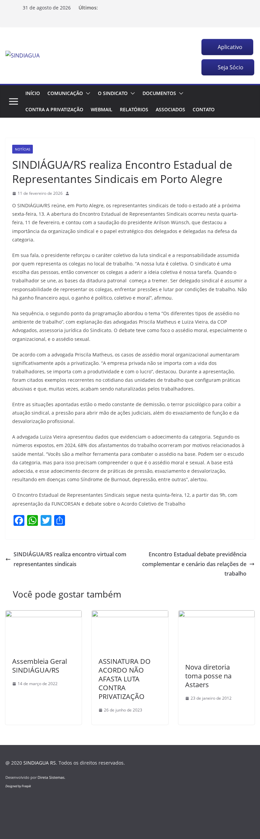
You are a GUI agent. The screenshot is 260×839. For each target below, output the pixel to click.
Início (32, 93)
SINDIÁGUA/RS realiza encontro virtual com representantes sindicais (70, 559)
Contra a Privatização (54, 109)
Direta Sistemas (51, 777)
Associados (170, 109)
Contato (204, 109)
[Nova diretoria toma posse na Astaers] (216, 615)
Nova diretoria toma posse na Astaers (208, 675)
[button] (86, 93)
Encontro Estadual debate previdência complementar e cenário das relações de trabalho (194, 564)
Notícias (22, 149)
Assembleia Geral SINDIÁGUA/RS (39, 666)
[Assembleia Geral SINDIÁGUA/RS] (43, 615)
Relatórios (134, 109)
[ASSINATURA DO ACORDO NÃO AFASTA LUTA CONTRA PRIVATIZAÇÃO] (130, 615)
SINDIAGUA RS (39, 763)
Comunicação (65, 93)
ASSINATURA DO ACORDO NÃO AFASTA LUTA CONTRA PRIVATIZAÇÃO (125, 679)
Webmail (101, 109)
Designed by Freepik (18, 786)
